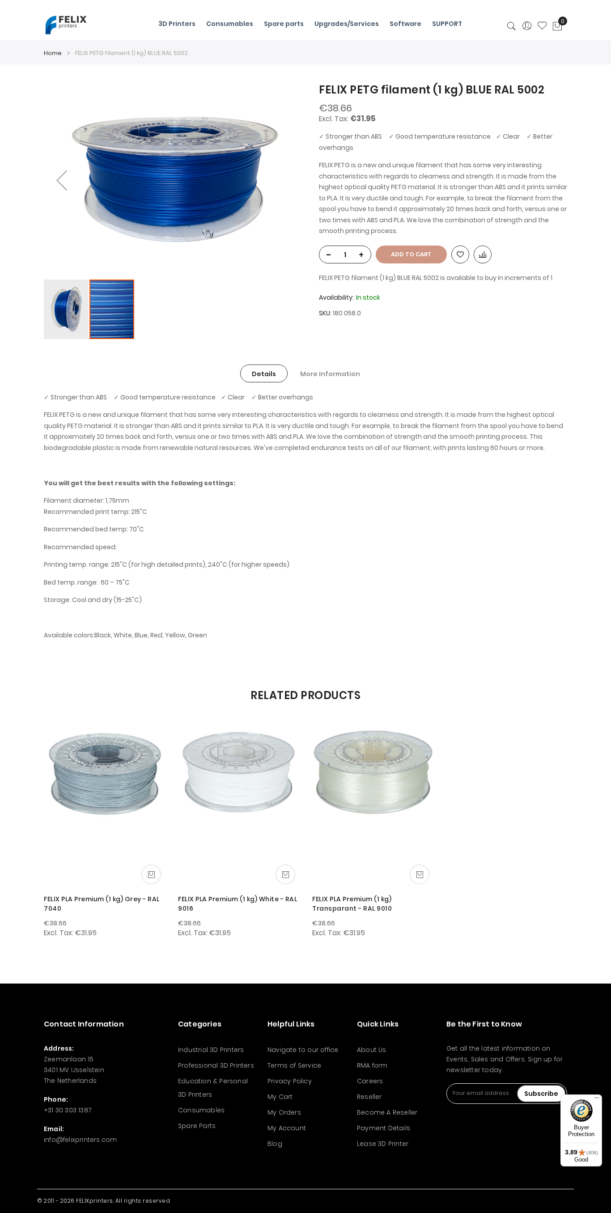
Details (264, 373)
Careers (370, 1081)
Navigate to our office (302, 1049)
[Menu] (596, 1099)
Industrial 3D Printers (211, 1049)
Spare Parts (197, 1125)
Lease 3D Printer (382, 1143)
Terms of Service (294, 1065)
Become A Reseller (387, 1112)
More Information (330, 373)
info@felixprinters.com (80, 1139)
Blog (274, 1143)
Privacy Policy (289, 1081)
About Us (371, 1049)
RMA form (372, 1065)
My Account (286, 1128)
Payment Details (383, 1128)
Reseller (369, 1096)
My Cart (280, 1096)
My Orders (284, 1112)
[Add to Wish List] (460, 254)
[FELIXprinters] (66, 24)
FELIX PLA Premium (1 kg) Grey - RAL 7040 (102, 904)
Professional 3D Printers (216, 1065)
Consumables (201, 1110)
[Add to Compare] (483, 254)
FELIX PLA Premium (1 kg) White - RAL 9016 (237, 904)
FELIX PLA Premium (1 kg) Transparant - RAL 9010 (352, 904)
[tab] (264, 373)
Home (53, 53)
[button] (62, 180)
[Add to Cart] (151, 874)
